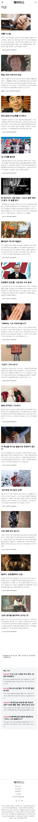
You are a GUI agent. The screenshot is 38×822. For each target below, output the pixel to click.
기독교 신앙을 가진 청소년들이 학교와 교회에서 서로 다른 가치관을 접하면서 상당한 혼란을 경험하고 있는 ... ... (18, 710)
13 (16, 655)
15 (23, 655)
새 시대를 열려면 (8, 157)
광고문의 (18, 789)
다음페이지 (7, 657)
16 (25, 655)
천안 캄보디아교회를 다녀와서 (13, 116)
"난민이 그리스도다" (9, 364)
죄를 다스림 (6, 34)
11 (12, 655)
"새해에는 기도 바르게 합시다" (14, 323)
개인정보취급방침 (18, 796)
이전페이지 (6, 655)
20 (34, 655)
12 (14, 655)
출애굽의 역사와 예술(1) (11, 241)
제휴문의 (18, 791)
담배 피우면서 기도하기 (11, 405)
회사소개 (18, 786)
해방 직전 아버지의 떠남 (11, 75)
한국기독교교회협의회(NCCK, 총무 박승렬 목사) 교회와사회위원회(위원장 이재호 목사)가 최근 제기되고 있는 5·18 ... (18, 681)
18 (30, 655)
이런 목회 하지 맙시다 (10, 531)
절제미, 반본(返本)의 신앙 (12, 574)
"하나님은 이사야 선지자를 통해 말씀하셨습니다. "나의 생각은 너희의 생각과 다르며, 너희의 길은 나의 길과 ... (18, 724)
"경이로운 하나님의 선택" (11, 490)
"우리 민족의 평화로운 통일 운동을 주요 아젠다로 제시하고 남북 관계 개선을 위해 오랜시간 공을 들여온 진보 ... (19, 696)
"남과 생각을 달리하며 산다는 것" (15, 615)
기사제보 (18, 794)
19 (32, 655)
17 (27, 655)
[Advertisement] (19, 643)
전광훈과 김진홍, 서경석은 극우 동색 (16, 282)
